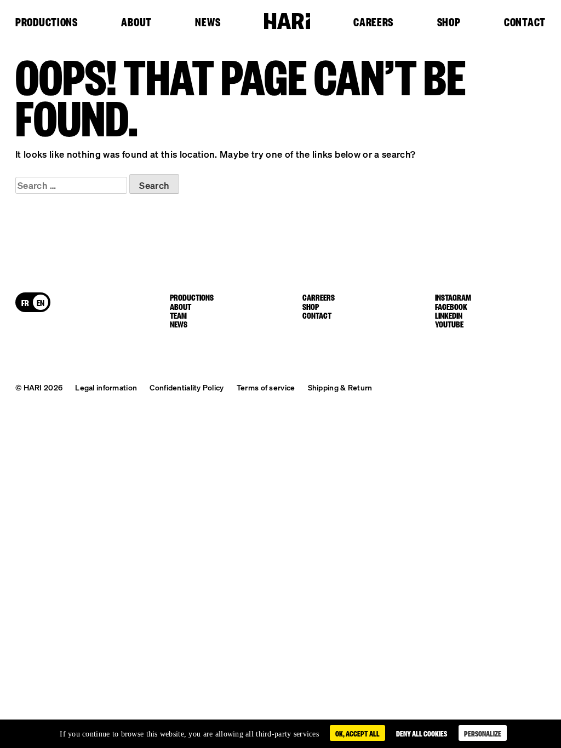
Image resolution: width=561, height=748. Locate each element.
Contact (525, 22)
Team (178, 315)
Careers (373, 22)
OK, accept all (357, 733)
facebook (451, 306)
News (207, 22)
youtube (449, 324)
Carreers (318, 297)
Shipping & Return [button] (340, 387)
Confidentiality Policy (187, 387)
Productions (46, 22)
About (136, 22)
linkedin (448, 315)
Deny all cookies (421, 733)
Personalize (482, 733)
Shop (449, 22)
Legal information (106, 387)
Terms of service (266, 387)
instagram (453, 297)
